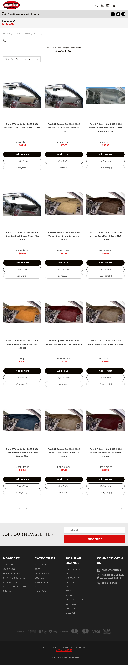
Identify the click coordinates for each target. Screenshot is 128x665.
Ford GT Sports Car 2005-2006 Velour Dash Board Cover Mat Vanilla (64, 236)
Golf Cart (40, 578)
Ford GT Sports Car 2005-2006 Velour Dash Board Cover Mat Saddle (22, 344)
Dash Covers (42, 573)
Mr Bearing (72, 578)
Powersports (42, 582)
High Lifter (72, 582)
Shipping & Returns (14, 578)
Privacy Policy (11, 573)
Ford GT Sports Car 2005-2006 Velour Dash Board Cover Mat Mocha (64, 452)
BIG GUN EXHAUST (75, 599)
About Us (8, 564)
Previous (6, 659)
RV (35, 586)
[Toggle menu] (123, 5)
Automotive (41, 564)
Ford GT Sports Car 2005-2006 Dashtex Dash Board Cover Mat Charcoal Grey (105, 127)
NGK (68, 586)
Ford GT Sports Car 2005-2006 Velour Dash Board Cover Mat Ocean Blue (22, 452)
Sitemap (7, 591)
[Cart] (114, 5)
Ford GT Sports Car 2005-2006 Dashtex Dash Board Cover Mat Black (22, 236)
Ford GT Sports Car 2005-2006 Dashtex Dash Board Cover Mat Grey (64, 127)
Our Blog (9, 569)
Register (21, 586)
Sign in (7, 586)
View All (71, 613)
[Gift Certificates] (108, 5)
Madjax (70, 595)
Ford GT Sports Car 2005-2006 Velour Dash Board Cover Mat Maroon (106, 452)
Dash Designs (73, 569)
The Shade (40, 591)
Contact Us (8, 24)
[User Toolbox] (102, 5)
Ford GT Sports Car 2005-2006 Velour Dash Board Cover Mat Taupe (106, 236)
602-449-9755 (109, 583)
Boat (37, 569)
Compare (21, 167)
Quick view (22, 161)
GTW (68, 591)
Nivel (69, 573)
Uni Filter (71, 608)
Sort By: (9, 59)
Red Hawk (71, 604)
